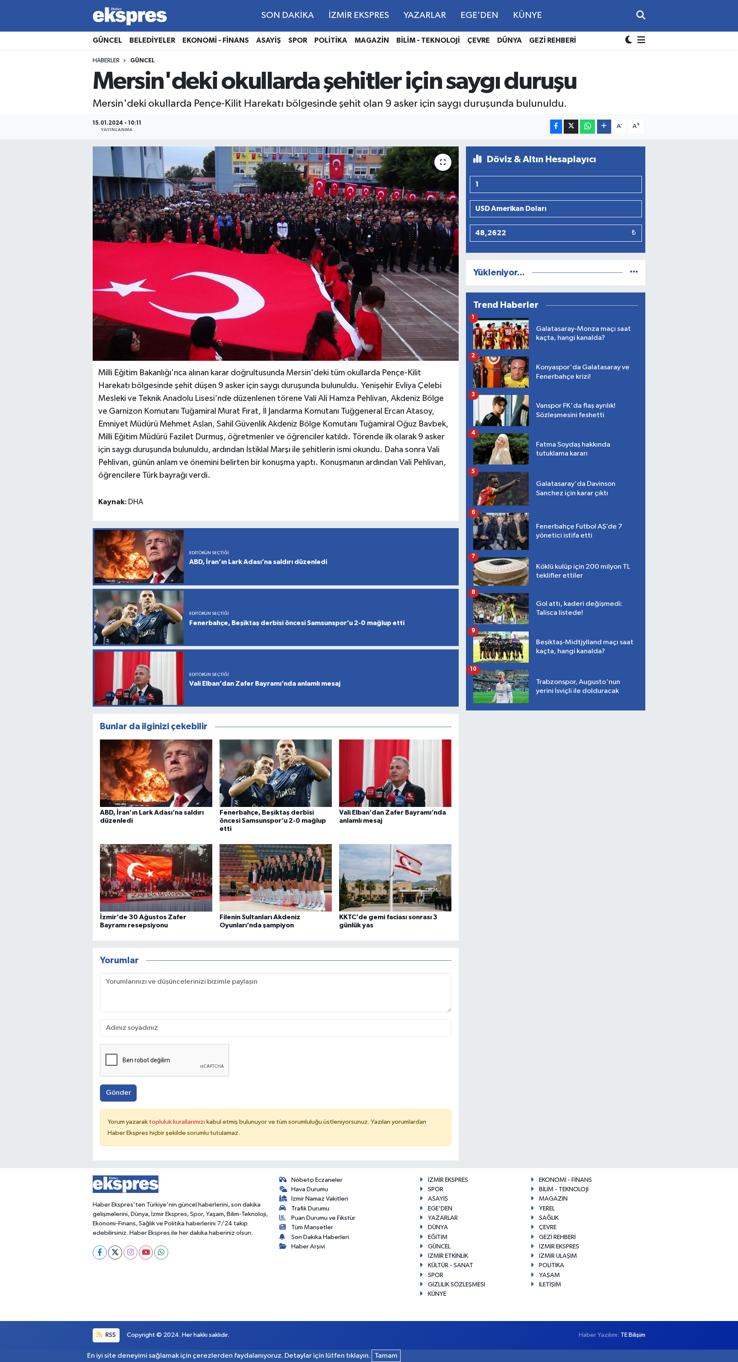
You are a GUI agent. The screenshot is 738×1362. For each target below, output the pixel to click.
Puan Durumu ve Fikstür (323, 1218)
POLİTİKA (330, 40)
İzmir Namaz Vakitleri (319, 1198)
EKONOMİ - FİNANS (215, 40)
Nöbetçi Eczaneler (317, 1180)
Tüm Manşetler (312, 1227)
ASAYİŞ (268, 40)
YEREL (547, 1208)
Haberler (106, 61)
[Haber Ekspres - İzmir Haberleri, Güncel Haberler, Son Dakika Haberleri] (130, 16)
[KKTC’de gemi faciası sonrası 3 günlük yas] (395, 877)
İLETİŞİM (550, 1284)
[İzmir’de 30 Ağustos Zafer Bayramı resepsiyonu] (156, 877)
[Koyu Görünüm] (629, 41)
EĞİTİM (438, 1237)
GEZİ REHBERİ (552, 40)
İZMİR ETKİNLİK (448, 1256)
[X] (115, 1252)
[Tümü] (634, 272)
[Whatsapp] (161, 1252)
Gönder (118, 1092)
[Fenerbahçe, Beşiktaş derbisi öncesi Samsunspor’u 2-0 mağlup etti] (276, 773)
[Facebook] (100, 1252)
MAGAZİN (371, 40)
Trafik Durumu (310, 1208)
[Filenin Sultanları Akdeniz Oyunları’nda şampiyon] (276, 877)
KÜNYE (527, 15)
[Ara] (640, 15)
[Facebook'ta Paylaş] (556, 127)
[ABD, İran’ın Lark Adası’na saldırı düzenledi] (156, 773)
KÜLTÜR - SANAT (450, 1265)
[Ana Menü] (640, 41)
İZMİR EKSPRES (358, 15)
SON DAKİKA (287, 15)
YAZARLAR (425, 15)
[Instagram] (130, 1252)
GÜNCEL (107, 40)
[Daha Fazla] (604, 127)
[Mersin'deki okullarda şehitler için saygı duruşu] (276, 253)
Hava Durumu (309, 1189)
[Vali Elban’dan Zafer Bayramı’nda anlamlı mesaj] (395, 773)
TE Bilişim (633, 1335)
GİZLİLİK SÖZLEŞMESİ (456, 1284)
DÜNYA (509, 40)
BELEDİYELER (152, 40)
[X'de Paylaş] (571, 127)
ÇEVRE (478, 40)
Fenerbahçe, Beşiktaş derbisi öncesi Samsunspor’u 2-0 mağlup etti (273, 820)
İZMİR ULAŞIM (558, 1256)
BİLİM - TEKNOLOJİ (428, 40)
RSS (110, 1335)
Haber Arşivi (308, 1246)
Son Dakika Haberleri (320, 1237)
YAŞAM (549, 1275)
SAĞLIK (549, 1218)
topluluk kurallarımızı (177, 1122)
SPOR (297, 40)
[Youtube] (146, 1252)
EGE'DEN (479, 15)
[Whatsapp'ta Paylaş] (587, 127)
